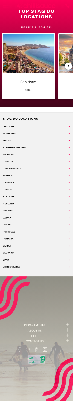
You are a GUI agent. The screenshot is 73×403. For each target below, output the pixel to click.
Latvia (7, 217)
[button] (68, 66)
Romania (8, 238)
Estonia (8, 175)
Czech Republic (12, 168)
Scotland (9, 133)
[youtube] (53, 349)
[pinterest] (36, 349)
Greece (7, 189)
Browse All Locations (36, 27)
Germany (8, 182)
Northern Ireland (14, 147)
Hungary (8, 203)
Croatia (8, 161)
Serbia (7, 245)
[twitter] (28, 349)
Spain (6, 259)
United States (11, 266)
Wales (7, 140)
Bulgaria (8, 154)
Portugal (9, 231)
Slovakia (8, 252)
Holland (8, 196)
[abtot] (36, 359)
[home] (36, 6)
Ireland (8, 210)
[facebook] (19, 349)
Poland (7, 224)
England (8, 126)
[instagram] (45, 349)
